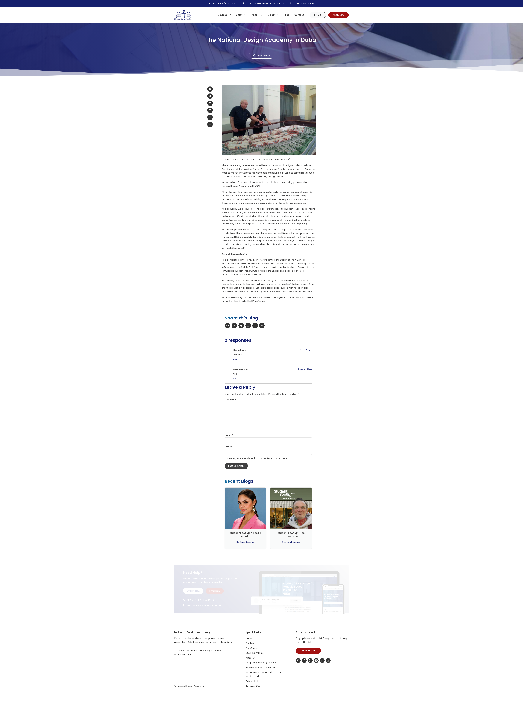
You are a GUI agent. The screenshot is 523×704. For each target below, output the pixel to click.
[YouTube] (316, 660)
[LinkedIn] (322, 660)
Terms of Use (253, 686)
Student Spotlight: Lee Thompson (291, 534)
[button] (210, 89)
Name (229, 435)
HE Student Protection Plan (260, 667)
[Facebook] (304, 660)
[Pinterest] (310, 660)
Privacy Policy (253, 681)
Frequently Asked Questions (261, 662)
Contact (299, 14)
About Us (251, 657)
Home (249, 638)
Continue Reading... (245, 542)
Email (228, 447)
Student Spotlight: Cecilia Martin (245, 534)
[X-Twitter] (328, 660)
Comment (231, 400)
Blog (287, 14)
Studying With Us (255, 652)
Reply (235, 359)
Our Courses (252, 648)
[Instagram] (298, 660)
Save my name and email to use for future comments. (257, 458)
